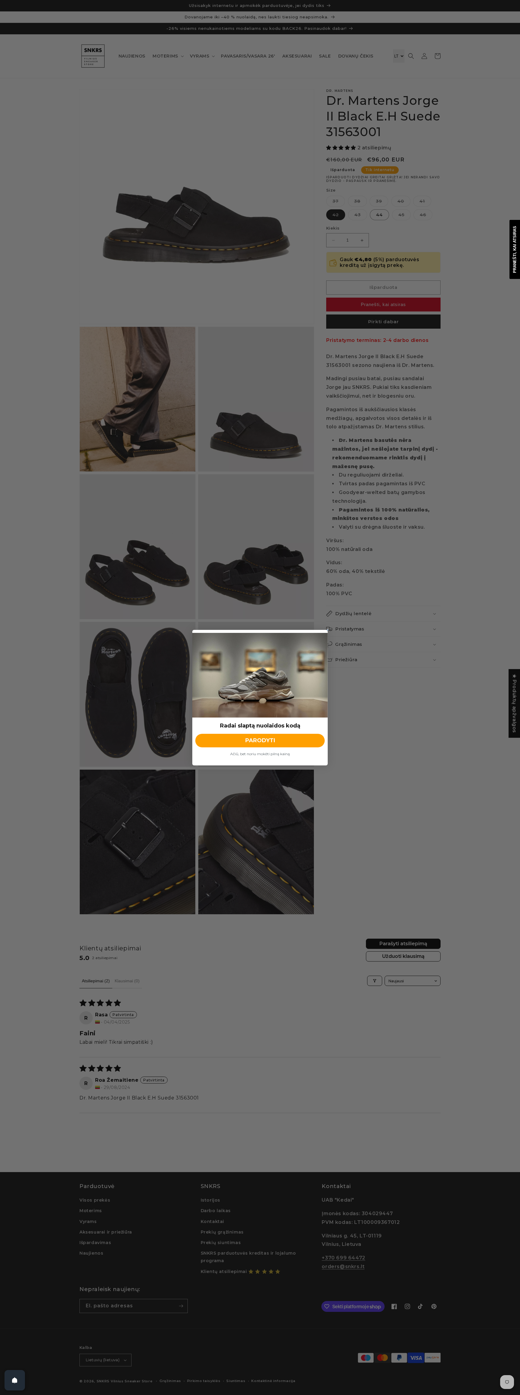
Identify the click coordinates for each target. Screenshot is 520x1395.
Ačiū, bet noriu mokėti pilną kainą (260, 754)
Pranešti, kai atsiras (514, 249)
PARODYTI (260, 740)
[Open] (15, 1380)
